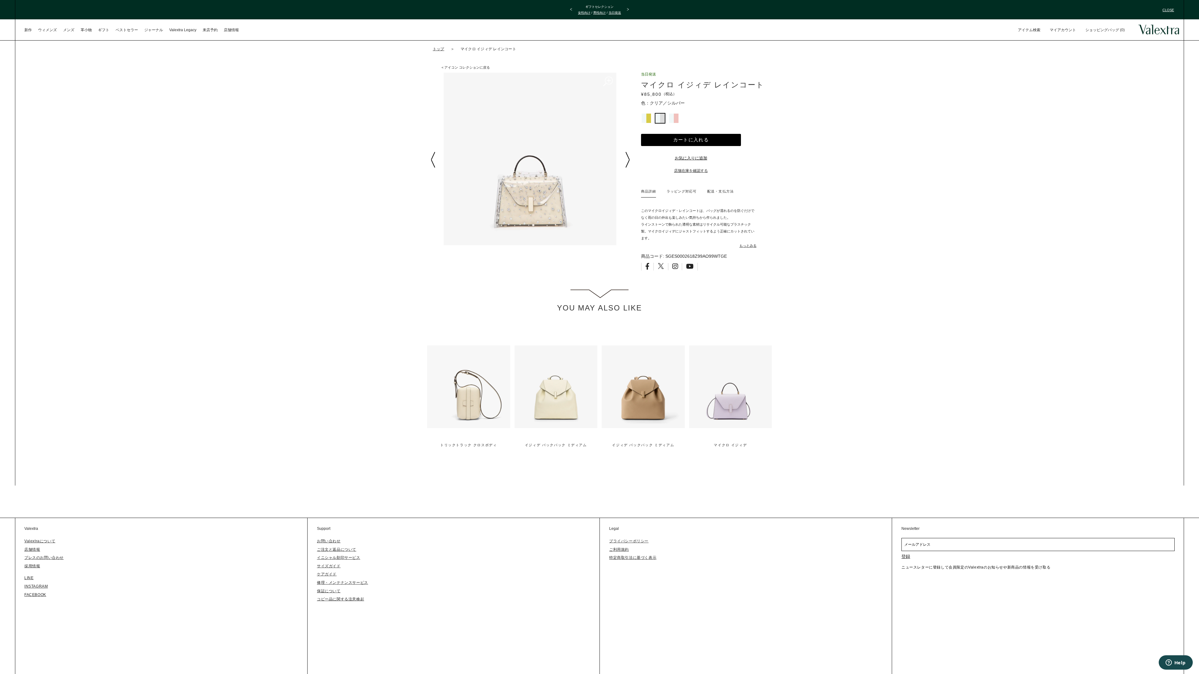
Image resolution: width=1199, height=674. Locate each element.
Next (627, 160)
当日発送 (615, 12)
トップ (438, 49)
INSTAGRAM (36, 586)
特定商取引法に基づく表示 (632, 557)
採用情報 (32, 566)
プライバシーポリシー (629, 541)
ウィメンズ (47, 30)
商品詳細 (648, 191)
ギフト (103, 30)
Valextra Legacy (182, 30)
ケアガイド (327, 574)
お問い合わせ (329, 541)
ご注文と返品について (336, 549)
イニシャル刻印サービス (338, 557)
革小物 (86, 30)
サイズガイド (329, 566)
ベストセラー (127, 30)
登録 (905, 556)
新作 (28, 30)
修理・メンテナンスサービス (342, 582)
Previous (433, 160)
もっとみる (748, 245)
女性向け (584, 12)
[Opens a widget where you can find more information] (1175, 663)
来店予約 (210, 30)
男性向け (599, 12)
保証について (329, 591)
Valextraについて (39, 541)
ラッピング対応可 (682, 191)
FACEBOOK (35, 595)
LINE (28, 578)
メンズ (68, 30)
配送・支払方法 (720, 191)
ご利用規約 (619, 549)
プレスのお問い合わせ (44, 557)
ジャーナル (153, 30)
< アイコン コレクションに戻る (466, 67)
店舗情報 (231, 30)
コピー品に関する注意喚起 (340, 599)
